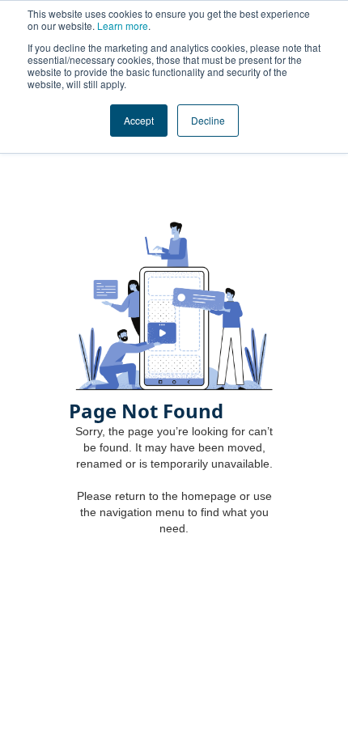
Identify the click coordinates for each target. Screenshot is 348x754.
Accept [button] (139, 120)
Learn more (122, 25)
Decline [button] (208, 120)
